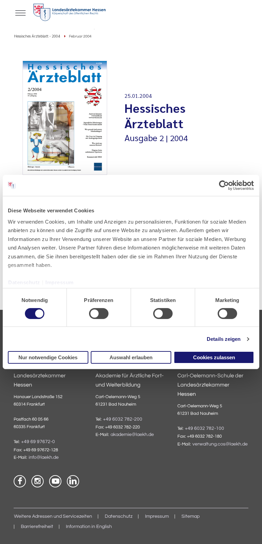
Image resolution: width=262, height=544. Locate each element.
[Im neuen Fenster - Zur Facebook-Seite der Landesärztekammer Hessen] (19, 481)
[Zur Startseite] (69, 13)
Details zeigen (224, 339)
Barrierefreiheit (37, 526)
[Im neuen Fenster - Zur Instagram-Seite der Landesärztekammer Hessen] (37, 481)
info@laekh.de (44, 457)
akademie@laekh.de (132, 434)
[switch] (98, 313)
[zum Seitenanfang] (248, 530)
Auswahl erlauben (131, 357)
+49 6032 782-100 (204, 428)
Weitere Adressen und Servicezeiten (53, 516)
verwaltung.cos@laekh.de (220, 444)
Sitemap (190, 516)
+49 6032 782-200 (122, 419)
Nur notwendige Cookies (47, 357)
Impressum (59, 282)
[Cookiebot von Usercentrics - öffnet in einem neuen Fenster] (224, 185)
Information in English (89, 526)
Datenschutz (24, 282)
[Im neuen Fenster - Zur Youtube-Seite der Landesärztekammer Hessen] (55, 481)
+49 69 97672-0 (38, 441)
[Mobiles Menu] (20, 12)
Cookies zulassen (214, 357)
